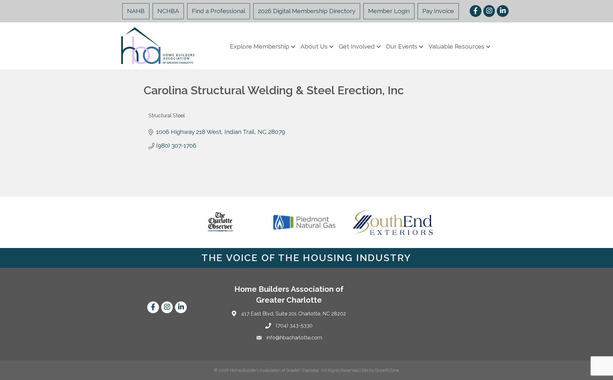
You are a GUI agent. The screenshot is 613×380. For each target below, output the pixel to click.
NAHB (136, 10)
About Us (314, 46)
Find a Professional (218, 10)
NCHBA (168, 10)
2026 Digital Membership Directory (306, 10)
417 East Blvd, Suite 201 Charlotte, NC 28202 (293, 314)
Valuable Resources (456, 46)
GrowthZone (387, 370)
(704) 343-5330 (294, 325)
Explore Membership (259, 46)
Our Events (401, 46)
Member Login (389, 10)
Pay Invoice (438, 10)
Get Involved (357, 46)
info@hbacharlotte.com (294, 338)
